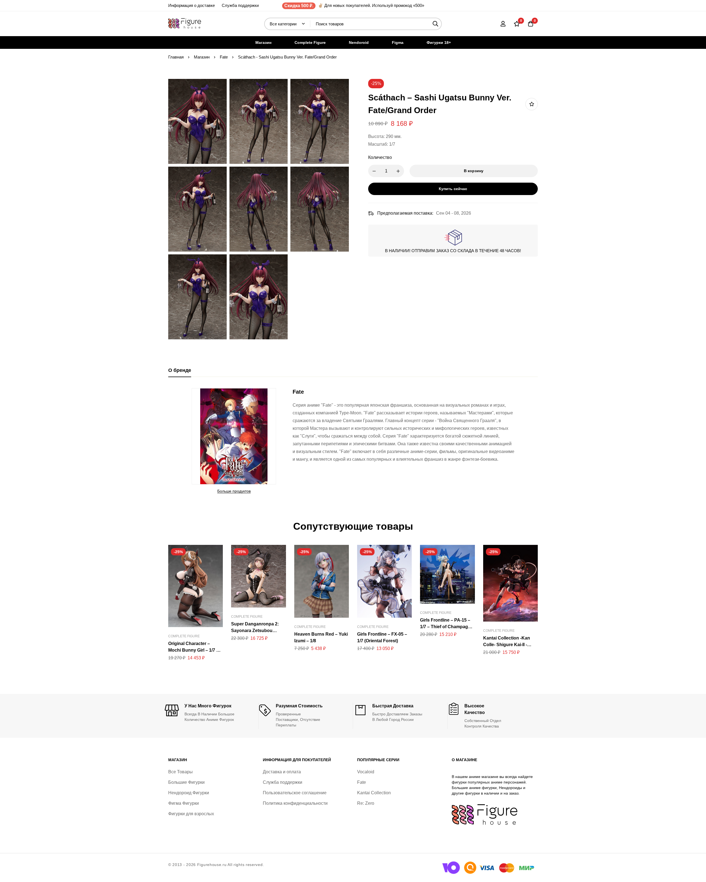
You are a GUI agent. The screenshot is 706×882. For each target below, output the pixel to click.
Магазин (202, 57)
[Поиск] (435, 24)
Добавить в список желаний (531, 104)
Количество (380, 157)
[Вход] (503, 24)
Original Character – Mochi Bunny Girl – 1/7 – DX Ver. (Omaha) (193, 650)
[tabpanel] (353, 441)
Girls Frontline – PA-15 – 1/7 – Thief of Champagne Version (446, 627)
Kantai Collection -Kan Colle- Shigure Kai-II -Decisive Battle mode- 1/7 (509, 645)
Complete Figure (184, 636)
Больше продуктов (234, 491)
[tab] (179, 370)
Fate (224, 57)
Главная (176, 57)
